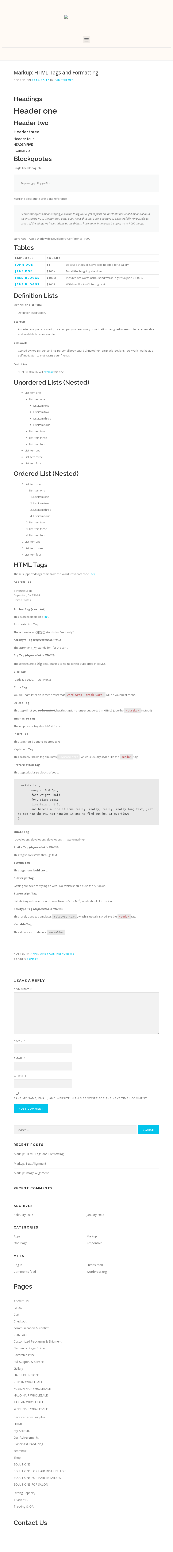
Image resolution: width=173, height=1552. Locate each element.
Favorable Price (24, 1355)
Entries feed (94, 1265)
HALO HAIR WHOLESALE (31, 1395)
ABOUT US (21, 1301)
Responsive (65, 953)
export (32, 959)
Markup (91, 1236)
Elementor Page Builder (30, 1348)
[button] (86, 39)
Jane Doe (23, 271)
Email (20, 1058)
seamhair (20, 1451)
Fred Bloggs (27, 278)
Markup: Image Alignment (31, 1173)
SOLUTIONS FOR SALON (31, 1484)
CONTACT (21, 1335)
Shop (17, 1458)
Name (19, 1041)
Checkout (20, 1321)
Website (20, 1076)
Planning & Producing (28, 1444)
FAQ (92, 574)
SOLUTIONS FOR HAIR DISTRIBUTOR (40, 1471)
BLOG (18, 1308)
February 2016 (23, 1215)
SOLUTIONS (22, 1464)
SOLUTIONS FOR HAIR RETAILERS (37, 1478)
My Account (22, 1431)
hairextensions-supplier (29, 1417)
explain (48, 372)
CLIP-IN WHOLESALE (28, 1382)
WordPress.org (96, 1272)
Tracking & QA (24, 1506)
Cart (16, 1315)
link (46, 617)
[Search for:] (75, 1129)
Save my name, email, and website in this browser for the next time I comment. (81, 1098)
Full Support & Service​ (29, 1362)
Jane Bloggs (27, 284)
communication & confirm (32, 1328)
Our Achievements (26, 1437)
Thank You (21, 1500)
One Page (47, 953)
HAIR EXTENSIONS (26, 1375)
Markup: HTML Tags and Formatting (39, 1154)
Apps (34, 953)
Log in (18, 1265)
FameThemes (64, 80)
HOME (18, 1424)
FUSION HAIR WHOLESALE (32, 1389)
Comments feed (25, 1272)
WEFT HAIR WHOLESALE (31, 1409)
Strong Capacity (24, 1493)
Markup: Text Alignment (30, 1163)
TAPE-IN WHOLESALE (29, 1402)
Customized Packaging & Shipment (38, 1341)
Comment (23, 989)
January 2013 (95, 1215)
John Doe (24, 265)
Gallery (18, 1368)
